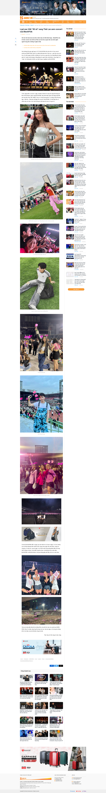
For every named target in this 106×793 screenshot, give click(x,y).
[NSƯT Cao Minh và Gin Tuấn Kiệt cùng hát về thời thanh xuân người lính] (70, 88)
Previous (21, 7)
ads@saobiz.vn (76, 782)
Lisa (36, 659)
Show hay (76, 40)
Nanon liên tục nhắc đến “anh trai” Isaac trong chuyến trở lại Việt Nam (26, 726)
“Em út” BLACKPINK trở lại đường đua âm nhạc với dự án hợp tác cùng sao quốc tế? (56, 739)
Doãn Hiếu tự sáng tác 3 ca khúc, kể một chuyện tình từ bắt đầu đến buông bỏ (80, 137)
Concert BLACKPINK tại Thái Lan (27, 660)
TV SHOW (30, 22)
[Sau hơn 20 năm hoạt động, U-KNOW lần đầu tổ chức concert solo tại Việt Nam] (26, 677)
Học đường (76, 269)
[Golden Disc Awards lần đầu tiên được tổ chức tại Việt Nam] (41, 677)
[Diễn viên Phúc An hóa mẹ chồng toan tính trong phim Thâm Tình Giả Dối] (70, 52)
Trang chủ (22, 25)
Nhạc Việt (76, 177)
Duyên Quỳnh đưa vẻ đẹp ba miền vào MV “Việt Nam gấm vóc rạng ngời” (80, 174)
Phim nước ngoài (77, 83)
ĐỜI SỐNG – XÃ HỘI (56, 22)
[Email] (15, 44)
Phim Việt (76, 47)
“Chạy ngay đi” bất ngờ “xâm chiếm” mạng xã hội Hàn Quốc (56, 711)
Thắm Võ (23, 34)
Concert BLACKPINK (49, 659)
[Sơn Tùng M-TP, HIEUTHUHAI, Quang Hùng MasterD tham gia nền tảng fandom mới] (70, 256)
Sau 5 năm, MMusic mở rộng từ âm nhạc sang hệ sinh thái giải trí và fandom (80, 274)
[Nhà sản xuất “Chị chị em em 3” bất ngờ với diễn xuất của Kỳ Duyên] (70, 45)
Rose (43, 659)
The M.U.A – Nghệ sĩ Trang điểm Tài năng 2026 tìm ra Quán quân (80, 220)
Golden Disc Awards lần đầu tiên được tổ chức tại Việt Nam (41, 683)
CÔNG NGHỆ (74, 22)
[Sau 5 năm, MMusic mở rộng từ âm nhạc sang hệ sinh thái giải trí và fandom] (70, 274)
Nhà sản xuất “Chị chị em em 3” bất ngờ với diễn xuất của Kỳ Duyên (79, 44)
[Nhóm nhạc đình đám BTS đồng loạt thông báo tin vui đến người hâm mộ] (26, 733)
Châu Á (32, 25)
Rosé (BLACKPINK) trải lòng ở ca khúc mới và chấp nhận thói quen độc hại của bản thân (56, 697)
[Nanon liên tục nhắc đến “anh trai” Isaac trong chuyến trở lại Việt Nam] (26, 720)
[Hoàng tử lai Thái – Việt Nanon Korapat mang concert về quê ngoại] (56, 720)
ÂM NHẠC (36, 22)
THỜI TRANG (47, 22)
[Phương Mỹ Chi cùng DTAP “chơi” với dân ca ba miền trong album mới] (70, 95)
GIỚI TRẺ (63, 22)
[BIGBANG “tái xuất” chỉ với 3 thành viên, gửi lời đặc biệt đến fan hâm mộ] (26, 705)
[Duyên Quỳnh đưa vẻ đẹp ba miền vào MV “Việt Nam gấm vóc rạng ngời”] (70, 175)
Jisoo (22, 659)
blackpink (26, 659)
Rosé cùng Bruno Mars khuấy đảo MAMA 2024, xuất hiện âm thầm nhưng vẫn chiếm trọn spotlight (41, 697)
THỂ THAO (68, 22)
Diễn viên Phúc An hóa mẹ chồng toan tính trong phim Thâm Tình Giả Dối (80, 52)
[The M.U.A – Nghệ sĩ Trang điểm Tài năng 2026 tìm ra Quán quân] (70, 221)
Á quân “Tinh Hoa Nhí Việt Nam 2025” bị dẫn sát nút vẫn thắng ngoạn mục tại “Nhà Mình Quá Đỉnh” (80, 228)
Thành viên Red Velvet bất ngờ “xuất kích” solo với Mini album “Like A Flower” (56, 683)
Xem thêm (75, 289)
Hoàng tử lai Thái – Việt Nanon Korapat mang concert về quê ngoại (55, 726)
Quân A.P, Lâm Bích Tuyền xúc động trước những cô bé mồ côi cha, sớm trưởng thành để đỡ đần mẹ (80, 70)
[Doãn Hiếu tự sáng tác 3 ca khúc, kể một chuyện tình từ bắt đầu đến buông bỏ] (70, 137)
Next (84, 7)
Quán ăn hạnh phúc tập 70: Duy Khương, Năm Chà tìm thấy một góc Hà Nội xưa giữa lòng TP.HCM (80, 193)
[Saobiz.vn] (26, 18)
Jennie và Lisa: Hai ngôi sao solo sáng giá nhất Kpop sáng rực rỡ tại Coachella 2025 (41, 712)
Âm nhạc (27, 25)
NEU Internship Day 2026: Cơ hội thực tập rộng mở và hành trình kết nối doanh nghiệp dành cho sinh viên (79, 265)
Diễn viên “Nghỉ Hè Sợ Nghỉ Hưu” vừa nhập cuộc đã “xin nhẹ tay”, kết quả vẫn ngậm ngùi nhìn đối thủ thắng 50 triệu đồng (80, 166)
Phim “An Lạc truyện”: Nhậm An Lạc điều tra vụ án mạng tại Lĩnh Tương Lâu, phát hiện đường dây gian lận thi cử (79, 237)
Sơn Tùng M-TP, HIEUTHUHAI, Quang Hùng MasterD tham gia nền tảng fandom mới (80, 256)
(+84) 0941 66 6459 (78, 783)
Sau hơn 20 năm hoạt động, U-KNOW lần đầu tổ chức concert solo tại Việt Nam (26, 683)
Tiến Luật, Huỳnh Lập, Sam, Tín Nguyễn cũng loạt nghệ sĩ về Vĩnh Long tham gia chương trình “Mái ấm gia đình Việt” (80, 60)
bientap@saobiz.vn (59, 779)
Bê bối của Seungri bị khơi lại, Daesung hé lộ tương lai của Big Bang (41, 739)
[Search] (84, 22)
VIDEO (80, 21)
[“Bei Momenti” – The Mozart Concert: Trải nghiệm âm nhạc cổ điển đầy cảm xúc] (41, 720)
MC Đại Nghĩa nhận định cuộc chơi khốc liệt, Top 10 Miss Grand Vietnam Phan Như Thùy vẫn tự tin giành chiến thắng (55, 17)
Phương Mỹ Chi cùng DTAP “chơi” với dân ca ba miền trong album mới (80, 95)
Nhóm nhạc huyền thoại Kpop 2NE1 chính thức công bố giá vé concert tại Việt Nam (26, 697)
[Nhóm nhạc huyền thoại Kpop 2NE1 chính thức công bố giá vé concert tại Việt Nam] (26, 690)
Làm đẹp (75, 223)
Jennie (39, 659)
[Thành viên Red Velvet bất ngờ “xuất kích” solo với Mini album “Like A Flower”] (56, 677)
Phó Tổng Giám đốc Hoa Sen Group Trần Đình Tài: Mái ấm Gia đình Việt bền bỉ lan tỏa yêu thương (79, 201)
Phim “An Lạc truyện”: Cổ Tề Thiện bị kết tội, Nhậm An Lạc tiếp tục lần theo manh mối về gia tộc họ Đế (80, 145)
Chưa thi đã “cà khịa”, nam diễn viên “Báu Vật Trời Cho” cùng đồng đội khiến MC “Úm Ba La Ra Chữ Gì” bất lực (80, 247)
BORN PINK (31, 659)
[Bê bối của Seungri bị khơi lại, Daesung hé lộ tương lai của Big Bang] (41, 733)
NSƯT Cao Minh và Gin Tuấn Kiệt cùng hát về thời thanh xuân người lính (80, 88)
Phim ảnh (76, 54)
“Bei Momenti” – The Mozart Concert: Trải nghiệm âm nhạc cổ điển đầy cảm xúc (41, 726)
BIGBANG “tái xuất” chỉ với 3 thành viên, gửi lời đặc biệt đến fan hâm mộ (26, 711)
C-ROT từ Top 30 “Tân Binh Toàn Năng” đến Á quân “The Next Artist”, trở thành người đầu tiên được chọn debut (80, 128)
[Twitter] (15, 41)
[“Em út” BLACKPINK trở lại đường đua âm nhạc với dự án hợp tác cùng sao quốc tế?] (56, 733)
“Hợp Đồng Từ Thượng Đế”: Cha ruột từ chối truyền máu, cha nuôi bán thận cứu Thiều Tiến (80, 281)
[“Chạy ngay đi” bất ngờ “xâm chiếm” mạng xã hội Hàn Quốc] (56, 705)
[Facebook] (15, 38)
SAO (26, 21)
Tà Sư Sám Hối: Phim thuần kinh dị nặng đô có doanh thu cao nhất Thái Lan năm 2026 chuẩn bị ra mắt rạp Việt (80, 79)
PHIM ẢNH (41, 22)
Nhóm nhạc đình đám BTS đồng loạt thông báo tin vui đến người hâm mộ (26, 739)
